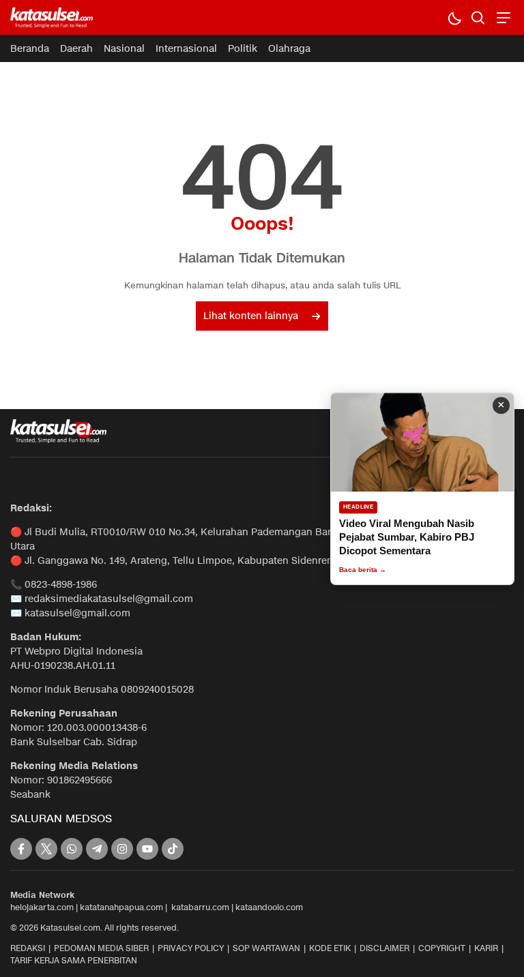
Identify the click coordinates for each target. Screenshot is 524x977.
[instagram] (122, 849)
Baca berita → (362, 569)
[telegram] (97, 849)
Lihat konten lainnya (250, 316)
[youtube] (147, 849)
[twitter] (46, 849)
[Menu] (502, 17)
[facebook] (21, 849)
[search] (478, 17)
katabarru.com (200, 907)
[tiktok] (173, 849)
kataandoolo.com (269, 907)
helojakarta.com (42, 907)
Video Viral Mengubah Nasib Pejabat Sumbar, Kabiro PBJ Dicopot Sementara (406, 537)
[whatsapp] (72, 849)
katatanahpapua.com (121, 907)
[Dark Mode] (454, 17)
